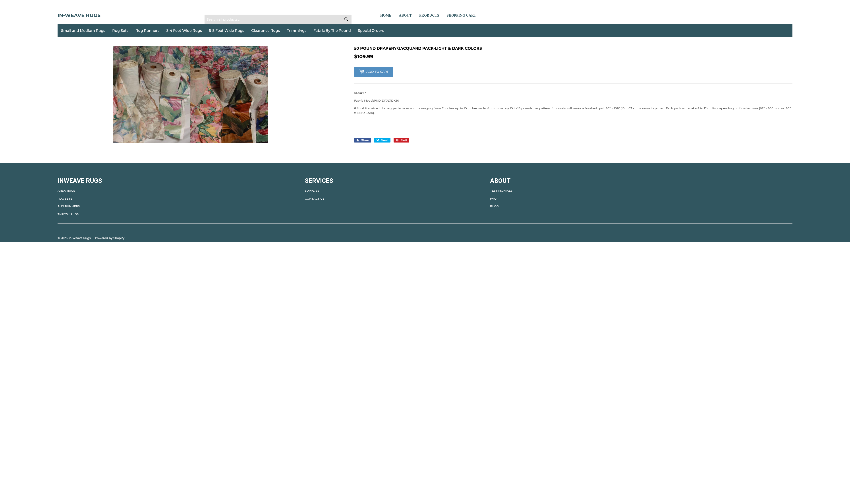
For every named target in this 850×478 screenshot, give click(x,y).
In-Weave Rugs (79, 15)
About (405, 15)
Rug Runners (147, 31)
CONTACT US (314, 198)
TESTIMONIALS (501, 190)
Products (429, 15)
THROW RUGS (68, 214)
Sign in (212, 9)
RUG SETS (65, 198)
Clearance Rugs (265, 31)
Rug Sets (120, 31)
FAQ (493, 198)
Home (385, 15)
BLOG (494, 206)
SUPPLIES (312, 190)
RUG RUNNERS (69, 206)
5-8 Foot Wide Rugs (226, 31)
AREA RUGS (66, 190)
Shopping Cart (461, 15)
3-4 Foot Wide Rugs (184, 31)
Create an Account (235, 9)
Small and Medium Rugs (83, 31)
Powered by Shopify (109, 238)
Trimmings (296, 31)
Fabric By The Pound (332, 31)
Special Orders (371, 31)
